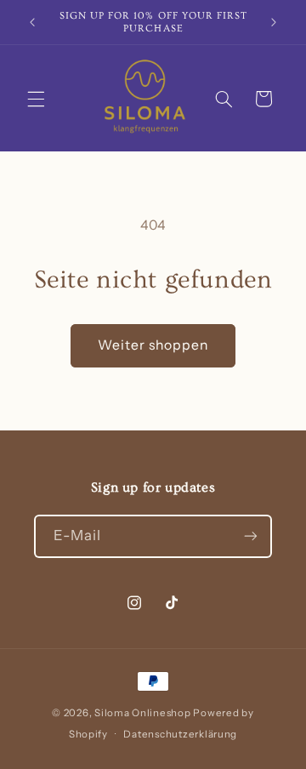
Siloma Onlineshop (142, 713)
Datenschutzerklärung (180, 734)
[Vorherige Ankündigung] (32, 22)
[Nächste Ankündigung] (273, 22)
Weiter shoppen (153, 345)
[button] (35, 98)
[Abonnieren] (250, 536)
